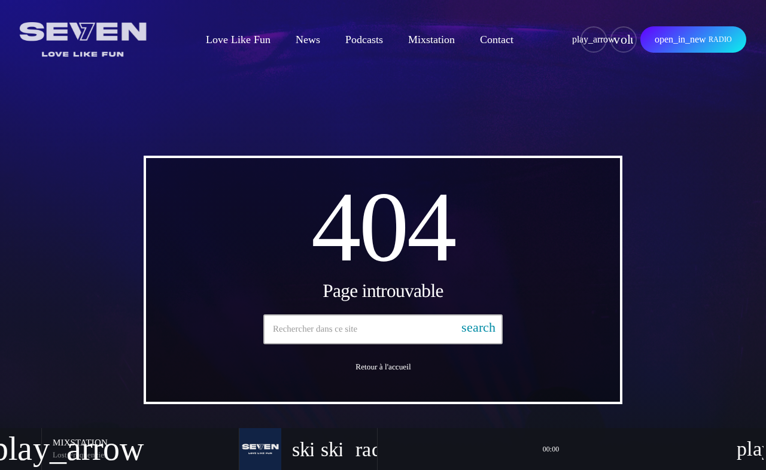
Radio (693, 39)
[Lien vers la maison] (83, 39)
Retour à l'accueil (383, 366)
